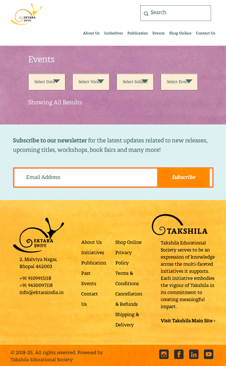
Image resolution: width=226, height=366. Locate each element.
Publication (137, 33)
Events (158, 33)
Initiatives (113, 33)
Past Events (88, 278)
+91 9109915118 (35, 278)
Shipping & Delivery (127, 320)
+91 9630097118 (36, 285)
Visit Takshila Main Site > (188, 321)
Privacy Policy (123, 258)
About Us (91, 33)
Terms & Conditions (127, 278)
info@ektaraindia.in (41, 292)
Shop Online (180, 33)
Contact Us (205, 33)
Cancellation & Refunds (128, 299)
